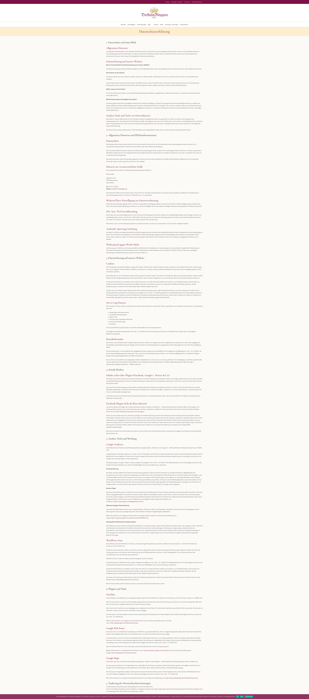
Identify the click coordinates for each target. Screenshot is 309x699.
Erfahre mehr (249, 696)
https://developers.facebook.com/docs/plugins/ (130, 411)
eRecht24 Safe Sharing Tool (117, 381)
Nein (242, 696)
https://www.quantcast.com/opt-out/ (127, 580)
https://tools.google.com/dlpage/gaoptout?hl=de (128, 501)
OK (237, 696)
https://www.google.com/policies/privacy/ (123, 653)
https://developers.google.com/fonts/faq (156, 650)
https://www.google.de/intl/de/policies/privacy (124, 623)
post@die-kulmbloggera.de (119, 189)
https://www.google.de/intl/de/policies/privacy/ (183, 678)
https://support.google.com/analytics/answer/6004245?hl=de (129, 518)
